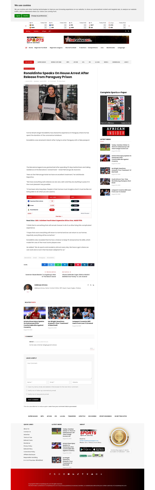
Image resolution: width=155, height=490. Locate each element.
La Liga (97, 62)
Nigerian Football (40, 48)
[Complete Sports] (35, 40)
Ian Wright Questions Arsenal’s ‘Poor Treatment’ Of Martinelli (58, 323)
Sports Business (105, 416)
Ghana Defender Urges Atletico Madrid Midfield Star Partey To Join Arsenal (75, 276)
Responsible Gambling (30, 457)
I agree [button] (18, 16)
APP (50, 31)
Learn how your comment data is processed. (63, 406)
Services (36, 31)
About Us (26, 429)
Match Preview (85, 213)
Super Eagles (42, 62)
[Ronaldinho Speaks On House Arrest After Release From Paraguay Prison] (51, 120)
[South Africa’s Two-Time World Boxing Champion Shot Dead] (105, 181)
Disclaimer (27, 443)
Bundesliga (116, 62)
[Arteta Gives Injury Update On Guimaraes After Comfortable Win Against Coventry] (35, 313)
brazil (35, 258)
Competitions (93, 48)
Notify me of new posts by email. (38, 394)
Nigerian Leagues (56, 48)
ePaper (44, 31)
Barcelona (28, 258)
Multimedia (111, 48)
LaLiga (29, 213)
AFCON (76, 62)
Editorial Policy (28, 449)
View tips (58, 216)
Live (102, 48)
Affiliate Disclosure (29, 454)
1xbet (75, 201)
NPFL (68, 62)
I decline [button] (25, 16)
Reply (91, 348)
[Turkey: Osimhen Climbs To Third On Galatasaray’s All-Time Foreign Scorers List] (105, 147)
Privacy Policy (28, 446)
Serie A (106, 62)
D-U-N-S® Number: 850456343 (33, 460)
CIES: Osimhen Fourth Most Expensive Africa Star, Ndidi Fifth (58, 221)
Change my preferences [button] (39, 16)
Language (121, 48)
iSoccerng (92, 416)
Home (31, 48)
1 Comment (53, 81)
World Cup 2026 (56, 62)
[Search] (128, 31)
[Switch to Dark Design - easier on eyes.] (126, 31)
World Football (70, 48)
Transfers (82, 48)
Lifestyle (82, 416)
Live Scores (28, 62)
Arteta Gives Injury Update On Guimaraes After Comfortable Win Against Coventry (34, 324)
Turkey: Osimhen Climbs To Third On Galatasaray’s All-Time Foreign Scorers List (121, 146)
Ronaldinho (50, 258)
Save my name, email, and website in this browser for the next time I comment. (53, 387)
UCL (83, 62)
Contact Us (27, 432)
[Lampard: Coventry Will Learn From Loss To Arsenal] (83, 313)
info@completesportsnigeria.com (89, 440)
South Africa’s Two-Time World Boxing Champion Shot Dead (121, 181)
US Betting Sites (121, 416)
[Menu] (26, 47)
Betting (28, 31)
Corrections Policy (29, 452)
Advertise (27, 434)
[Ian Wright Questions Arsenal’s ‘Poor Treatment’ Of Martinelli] (59, 313)
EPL (90, 62)
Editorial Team (28, 440)
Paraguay (42, 258)
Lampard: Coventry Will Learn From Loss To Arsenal (82, 322)
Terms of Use (28, 437)
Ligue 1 (126, 62)
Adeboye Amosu (40, 285)
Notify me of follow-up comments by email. (42, 390)
